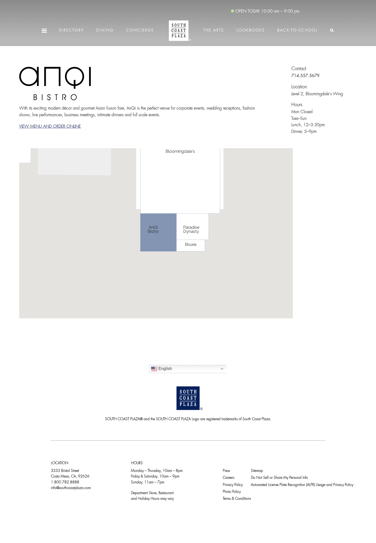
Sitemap (257, 471)
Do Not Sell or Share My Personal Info (279, 478)
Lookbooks (250, 30)
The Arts (213, 30)
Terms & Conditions (237, 499)
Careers (228, 478)
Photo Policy (232, 492)
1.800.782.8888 (65, 482)
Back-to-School (297, 30)
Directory (71, 30)
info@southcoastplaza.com (71, 488)
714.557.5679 (305, 76)
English (164, 368)
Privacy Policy (233, 485)
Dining (105, 30)
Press (226, 471)
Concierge (140, 30)
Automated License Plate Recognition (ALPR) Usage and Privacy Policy (302, 485)
